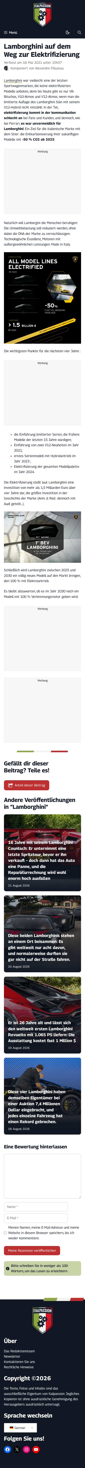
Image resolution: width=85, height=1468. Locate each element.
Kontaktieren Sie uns (19, 1362)
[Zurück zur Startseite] (42, 15)
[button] (79, 32)
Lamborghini (13, 80)
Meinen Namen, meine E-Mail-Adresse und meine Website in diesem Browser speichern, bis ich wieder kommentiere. (43, 1232)
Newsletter (12, 1356)
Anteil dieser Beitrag (30, 785)
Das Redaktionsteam (19, 1351)
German (19, 1428)
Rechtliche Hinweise (19, 1367)
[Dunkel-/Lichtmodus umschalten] (67, 32)
